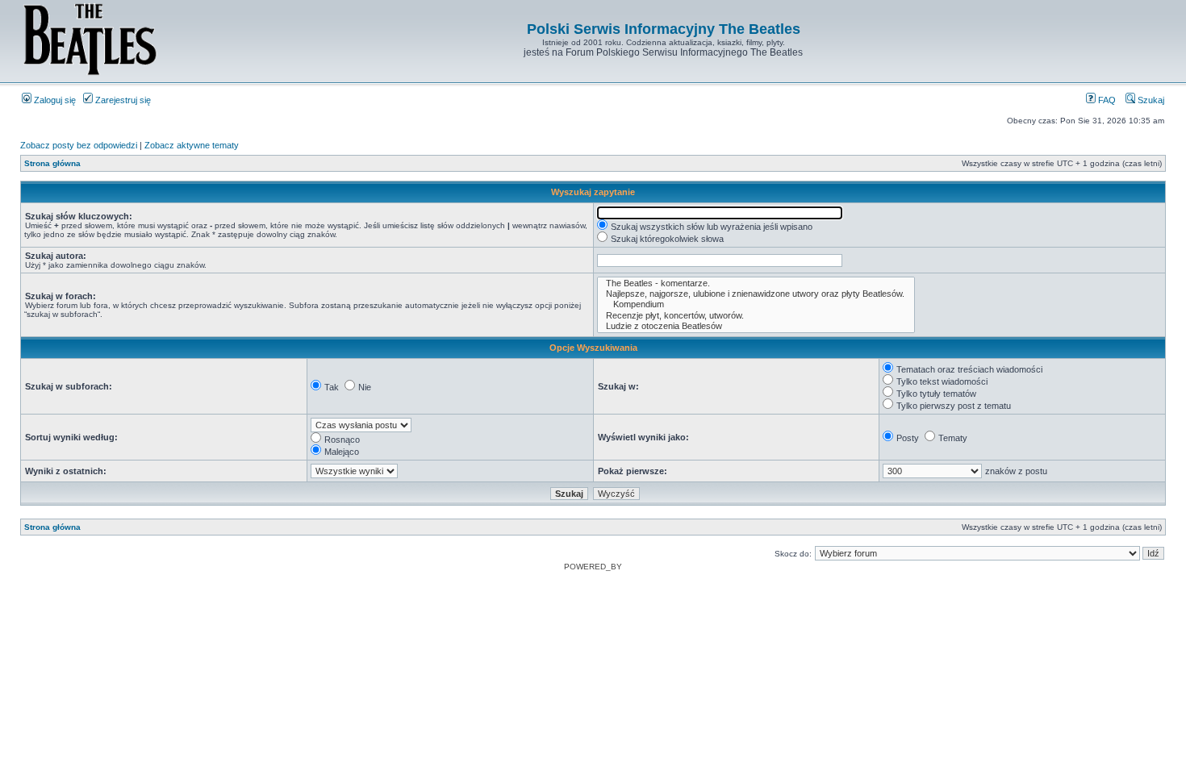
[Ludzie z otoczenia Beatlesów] (756, 326)
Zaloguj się (53, 100)
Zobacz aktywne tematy (191, 145)
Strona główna (52, 163)
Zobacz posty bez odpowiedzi (78, 145)
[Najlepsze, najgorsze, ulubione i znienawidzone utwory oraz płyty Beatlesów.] (756, 294)
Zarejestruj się (122, 100)
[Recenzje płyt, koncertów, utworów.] (756, 315)
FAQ (1106, 100)
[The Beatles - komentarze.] (756, 283)
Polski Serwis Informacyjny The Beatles (663, 29)
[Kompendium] (756, 304)
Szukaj (1149, 100)
